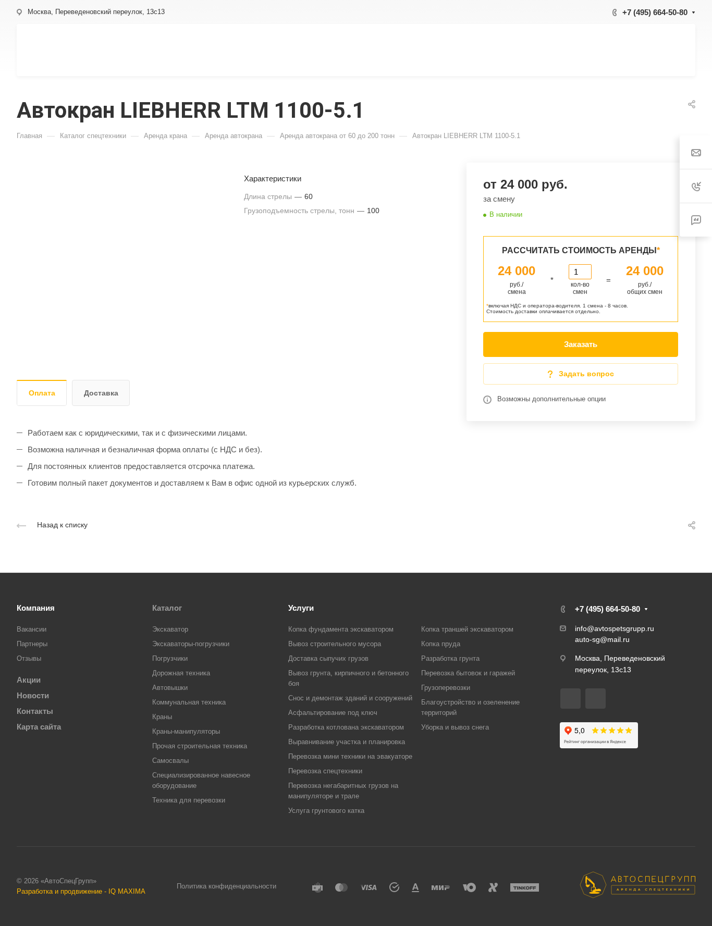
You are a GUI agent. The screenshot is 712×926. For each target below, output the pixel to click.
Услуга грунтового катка (326, 810)
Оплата (42, 393)
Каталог (167, 607)
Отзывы (29, 658)
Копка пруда (440, 644)
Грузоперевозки (445, 688)
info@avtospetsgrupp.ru (614, 628)
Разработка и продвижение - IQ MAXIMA (81, 891)
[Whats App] (570, 698)
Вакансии (31, 629)
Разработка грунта (450, 658)
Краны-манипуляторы (186, 731)
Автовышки (170, 688)
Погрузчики (170, 658)
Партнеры (32, 644)
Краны (162, 717)
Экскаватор (170, 629)
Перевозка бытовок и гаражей (468, 673)
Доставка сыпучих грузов (328, 658)
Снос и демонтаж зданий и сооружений (350, 698)
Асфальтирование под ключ (332, 713)
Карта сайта (39, 726)
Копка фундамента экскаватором (341, 629)
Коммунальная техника (189, 702)
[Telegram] (595, 698)
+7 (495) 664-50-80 (655, 12)
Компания (36, 607)
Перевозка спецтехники (325, 771)
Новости (33, 695)
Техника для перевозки (188, 800)
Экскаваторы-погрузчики (190, 644)
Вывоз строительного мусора (334, 644)
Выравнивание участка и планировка (346, 742)
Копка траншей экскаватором (467, 629)
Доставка (101, 393)
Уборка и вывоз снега (455, 727)
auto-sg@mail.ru (602, 639)
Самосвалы (170, 760)
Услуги (301, 607)
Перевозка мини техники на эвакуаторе (350, 756)
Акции (29, 679)
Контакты (35, 711)
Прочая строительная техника (199, 746)
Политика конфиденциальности (226, 886)
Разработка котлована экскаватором (346, 727)
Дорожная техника (181, 673)
